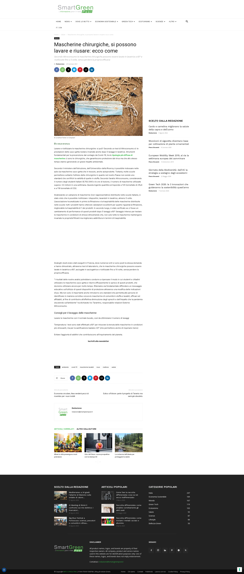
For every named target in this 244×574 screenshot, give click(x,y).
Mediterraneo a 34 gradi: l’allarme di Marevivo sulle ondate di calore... (80, 494)
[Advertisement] (143, 9)
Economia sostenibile (105, 21)
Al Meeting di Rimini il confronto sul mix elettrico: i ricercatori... (81, 507)
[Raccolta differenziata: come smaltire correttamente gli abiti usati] (107, 508)
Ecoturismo (144, 21)
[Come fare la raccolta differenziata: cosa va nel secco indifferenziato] (107, 495)
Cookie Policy (173, 572)
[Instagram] (158, 550)
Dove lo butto (82, 21)
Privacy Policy (185, 572)
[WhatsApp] (62, 69)
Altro (171, 21)
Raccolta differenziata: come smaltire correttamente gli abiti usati (128, 507)
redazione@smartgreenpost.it (111, 562)
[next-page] (100, 462)
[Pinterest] (80, 69)
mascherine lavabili (87, 367)
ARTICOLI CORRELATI (64, 429)
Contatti (140, 572)
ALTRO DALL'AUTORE (86, 429)
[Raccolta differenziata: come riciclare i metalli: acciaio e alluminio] (107, 521)
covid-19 (74, 367)
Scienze (159, 21)
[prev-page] (95, 462)
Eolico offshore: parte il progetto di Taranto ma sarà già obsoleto (123, 394)
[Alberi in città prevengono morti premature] (68, 442)
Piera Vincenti (154, 147)
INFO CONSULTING (70, 572)
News (67, 21)
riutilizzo (106, 367)
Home (58, 21)
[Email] (85, 69)
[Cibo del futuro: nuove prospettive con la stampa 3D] (98, 442)
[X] (68, 69)
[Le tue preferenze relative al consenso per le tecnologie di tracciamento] (239, 569)
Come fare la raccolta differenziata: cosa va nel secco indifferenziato (127, 494)
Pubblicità (149, 572)
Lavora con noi (160, 572)
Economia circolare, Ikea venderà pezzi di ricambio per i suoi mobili (71, 394)
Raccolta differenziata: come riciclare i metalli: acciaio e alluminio (128, 520)
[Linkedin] (91, 69)
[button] (187, 22)
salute (114, 367)
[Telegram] (74, 69)
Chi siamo (131, 572)
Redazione (60, 64)
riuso (98, 367)
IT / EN (59, 28)
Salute (63, 35)
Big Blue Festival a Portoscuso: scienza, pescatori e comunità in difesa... (82, 520)
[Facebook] (56, 69)
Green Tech (127, 21)
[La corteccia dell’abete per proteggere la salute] (129, 442)
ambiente (65, 367)
